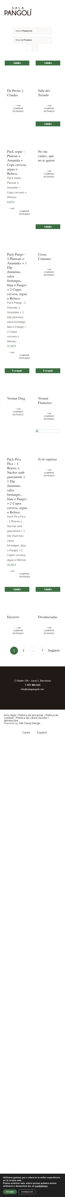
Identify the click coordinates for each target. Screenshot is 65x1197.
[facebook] (25, 673)
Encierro (13, 617)
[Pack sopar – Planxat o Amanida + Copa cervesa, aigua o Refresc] (17, 133)
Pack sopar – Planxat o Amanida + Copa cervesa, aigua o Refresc (17, 162)
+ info (18, 106)
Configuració (27, 1192)
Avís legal (10, 715)
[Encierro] (17, 599)
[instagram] (32, 673)
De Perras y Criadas (15, 92)
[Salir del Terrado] (48, 73)
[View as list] (35, 48)
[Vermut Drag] (17, 380)
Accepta (10, 1192)
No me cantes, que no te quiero (46, 155)
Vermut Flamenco (45, 400)
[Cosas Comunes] (48, 236)
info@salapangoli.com (32, 689)
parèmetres (41, 1186)
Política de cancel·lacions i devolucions (26, 719)
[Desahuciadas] (48, 599)
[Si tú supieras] (48, 441)
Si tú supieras (47, 459)
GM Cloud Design (29, 723)
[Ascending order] (49, 31)
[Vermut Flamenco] (48, 380)
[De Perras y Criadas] (17, 73)
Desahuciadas (47, 617)
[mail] (39, 673)
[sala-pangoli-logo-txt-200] (18, 7)
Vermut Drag (16, 398)
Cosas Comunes (44, 256)
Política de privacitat (30, 715)
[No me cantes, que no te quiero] (48, 133)
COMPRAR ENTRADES (18, 109)
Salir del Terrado (44, 92)
